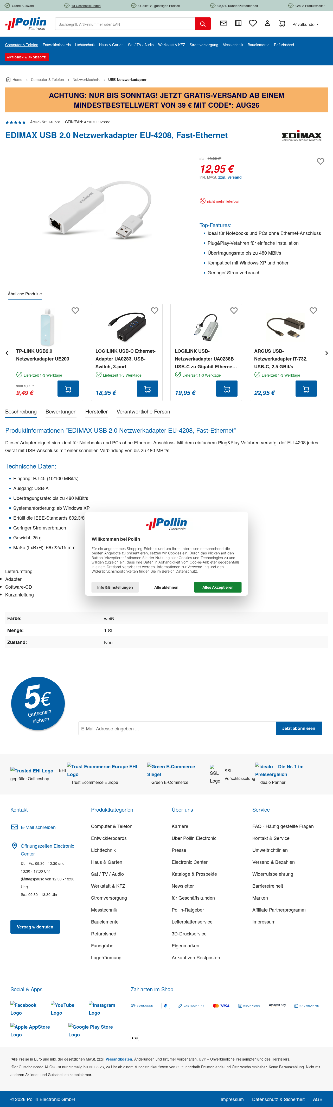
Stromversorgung (109, 897)
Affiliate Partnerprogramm (279, 909)
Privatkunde (304, 24)
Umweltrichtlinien (270, 849)
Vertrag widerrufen (35, 927)
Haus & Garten (106, 861)
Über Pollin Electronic (194, 837)
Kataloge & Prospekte (194, 873)
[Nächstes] (326, 352)
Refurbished (103, 933)
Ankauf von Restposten (196, 957)
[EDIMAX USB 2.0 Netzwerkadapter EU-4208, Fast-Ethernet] (97, 210)
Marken (260, 897)
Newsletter (183, 885)
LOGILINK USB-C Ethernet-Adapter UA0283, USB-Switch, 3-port (125, 359)
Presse (179, 849)
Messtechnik (104, 909)
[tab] (21, 412)
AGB (318, 1099)
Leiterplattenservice (192, 921)
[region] (97, 210)
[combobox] (125, 23)
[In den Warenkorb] (68, 389)
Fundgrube (102, 945)
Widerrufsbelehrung (272, 873)
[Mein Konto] (267, 23)
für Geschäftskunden (193, 897)
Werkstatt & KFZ (108, 885)
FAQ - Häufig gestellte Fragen (283, 826)
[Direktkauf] (238, 23)
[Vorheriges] (6, 352)
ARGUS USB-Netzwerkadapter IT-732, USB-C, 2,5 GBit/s (281, 359)
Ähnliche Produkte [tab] (25, 294)
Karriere (180, 826)
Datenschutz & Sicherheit (278, 1099)
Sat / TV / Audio (107, 873)
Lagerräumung (106, 957)
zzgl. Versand (230, 177)
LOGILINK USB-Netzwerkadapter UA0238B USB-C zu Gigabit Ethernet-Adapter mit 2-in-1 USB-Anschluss (205, 359)
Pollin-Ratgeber (188, 909)
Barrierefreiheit (267, 885)
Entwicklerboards (109, 837)
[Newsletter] (224, 23)
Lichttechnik (103, 849)
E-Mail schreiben (38, 827)
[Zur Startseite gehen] (25, 23)
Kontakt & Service (271, 837)
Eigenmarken (185, 945)
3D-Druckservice (189, 933)
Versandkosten (119, 1059)
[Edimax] (302, 137)
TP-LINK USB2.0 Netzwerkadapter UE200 (42, 355)
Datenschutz (112, 739)
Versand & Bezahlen (273, 861)
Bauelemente (105, 921)
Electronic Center (190, 861)
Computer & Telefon (111, 826)
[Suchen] (203, 23)
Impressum (264, 921)
